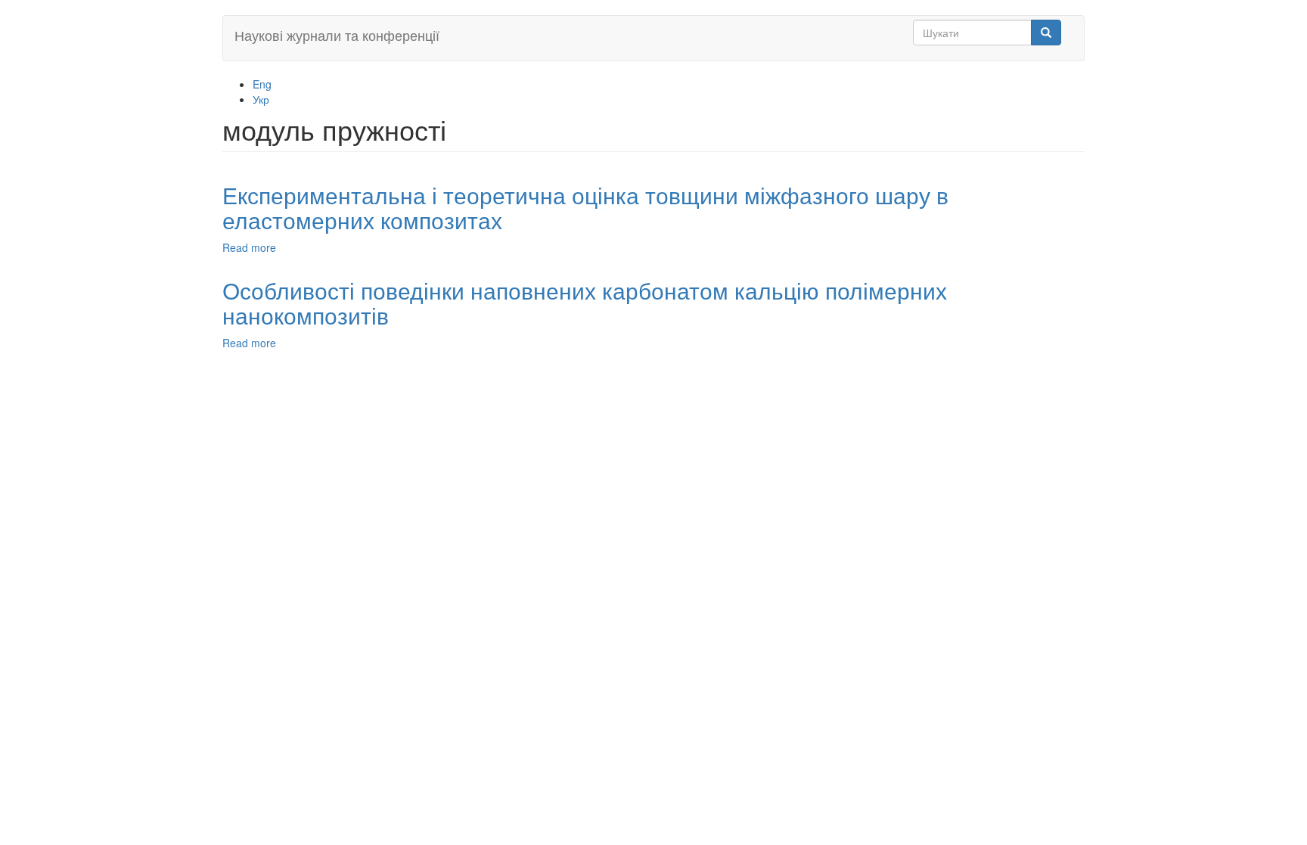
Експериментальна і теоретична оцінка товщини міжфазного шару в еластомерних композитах (585, 207)
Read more (249, 247)
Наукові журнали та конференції (336, 35)
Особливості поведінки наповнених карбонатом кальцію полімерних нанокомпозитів (584, 302)
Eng (262, 84)
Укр (261, 99)
